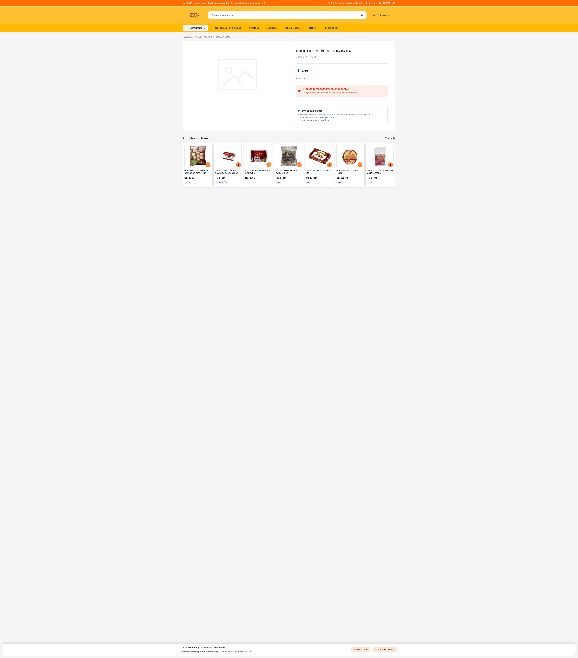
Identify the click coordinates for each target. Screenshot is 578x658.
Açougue (254, 28)
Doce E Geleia (195, 37)
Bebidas (272, 28)
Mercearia (331, 28)
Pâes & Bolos (292, 28)
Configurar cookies (385, 649)
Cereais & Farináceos (228, 28)
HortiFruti (312, 28)
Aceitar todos (361, 649)
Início (185, 37)
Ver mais (390, 138)
